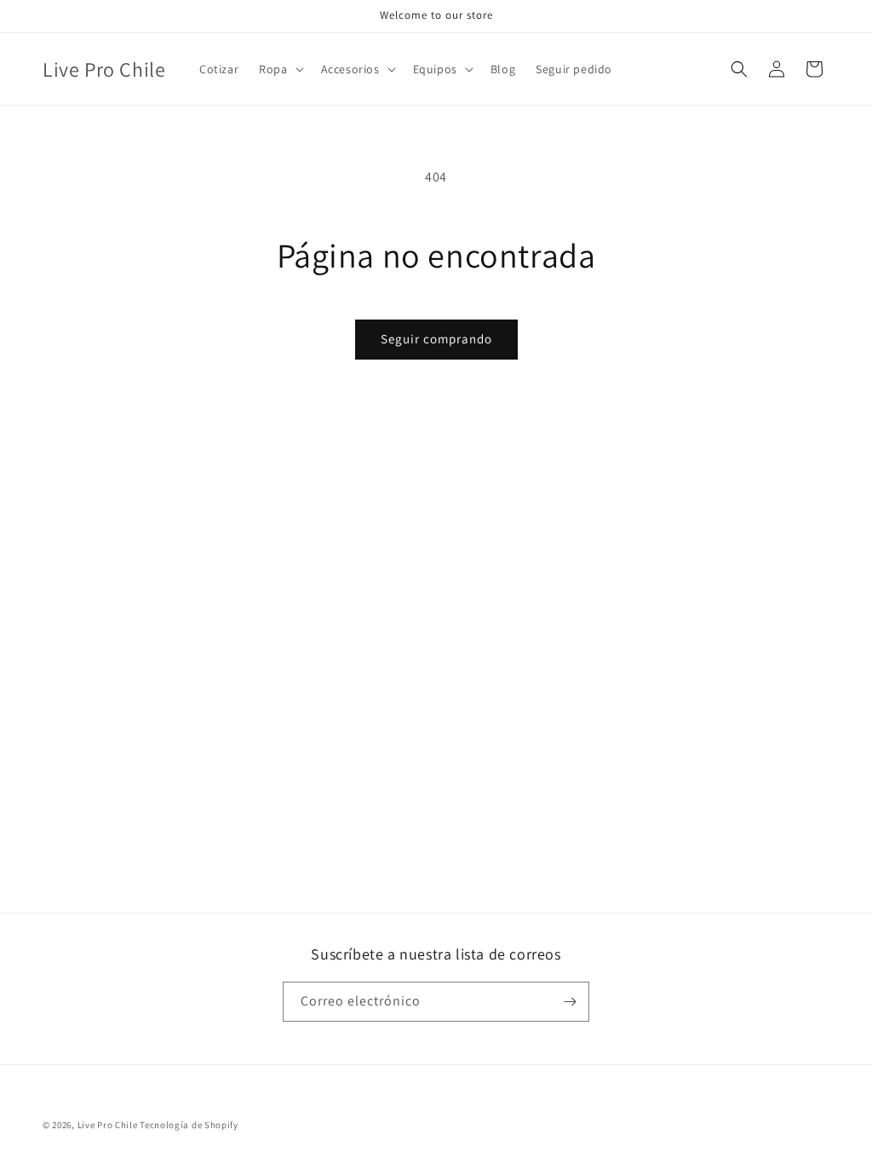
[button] (279, 69)
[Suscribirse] (569, 1002)
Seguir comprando (436, 339)
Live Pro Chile (107, 1125)
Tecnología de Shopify (189, 1125)
